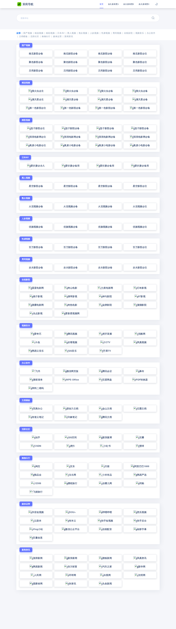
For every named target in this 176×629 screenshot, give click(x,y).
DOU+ (72, 512)
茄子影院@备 (72, 128)
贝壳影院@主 (140, 70)
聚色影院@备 (36, 62)
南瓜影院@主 (140, 53)
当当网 (72, 474)
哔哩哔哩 (107, 512)
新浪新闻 (72, 558)
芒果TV (107, 350)
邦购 (141, 483)
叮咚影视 (141, 287)
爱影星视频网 (72, 313)
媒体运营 (57, 36)
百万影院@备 (36, 247)
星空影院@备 (36, 186)
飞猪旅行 (38, 491)
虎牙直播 (107, 333)
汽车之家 (107, 566)
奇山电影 (72, 287)
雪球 (141, 446)
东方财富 (72, 566)
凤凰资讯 (141, 558)
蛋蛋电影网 (38, 287)
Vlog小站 (38, 529)
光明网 (141, 575)
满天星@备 (72, 99)
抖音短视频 (38, 512)
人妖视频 (94, 32)
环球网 (72, 575)
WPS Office (72, 379)
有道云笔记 (38, 417)
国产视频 (27, 32)
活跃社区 (34, 36)
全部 (18, 32)
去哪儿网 (107, 483)
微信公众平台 (72, 529)
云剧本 (37, 520)
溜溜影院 (141, 305)
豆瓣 (141, 437)
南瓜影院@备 (36, 53)
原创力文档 (72, 408)
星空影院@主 (140, 186)
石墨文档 (141, 408)
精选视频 (39, 32)
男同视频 (117, 32)
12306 (38, 483)
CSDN (37, 446)
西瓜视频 (141, 512)
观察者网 (38, 583)
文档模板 (23, 36)
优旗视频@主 (140, 226)
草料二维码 (38, 388)
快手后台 (141, 520)
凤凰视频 (141, 342)
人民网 (37, 575)
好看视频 (72, 342)
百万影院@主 (140, 247)
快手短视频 (107, 520)
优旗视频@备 (36, 226)
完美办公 (38, 408)
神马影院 (107, 296)
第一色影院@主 (38, 108)
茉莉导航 (28, 4)
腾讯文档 (107, 417)
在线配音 (107, 529)
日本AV (61, 32)
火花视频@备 (36, 206)
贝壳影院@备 (36, 70)
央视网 (107, 575)
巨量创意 (38, 537)
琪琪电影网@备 (72, 136)
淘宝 (37, 466)
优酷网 (141, 333)
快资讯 (72, 583)
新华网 (141, 566)
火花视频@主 (140, 206)
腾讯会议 (107, 371)
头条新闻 (107, 583)
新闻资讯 (68, 36)
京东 (72, 466)
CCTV (107, 342)
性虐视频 (105, 32)
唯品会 (37, 474)
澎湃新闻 (38, 558)
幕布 (141, 371)
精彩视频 (50, 32)
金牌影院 (107, 305)
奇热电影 (72, 305)
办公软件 (151, 32)
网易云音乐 (38, 350)
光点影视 (38, 313)
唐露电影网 (38, 305)
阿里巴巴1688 (141, 466)
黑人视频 (71, 32)
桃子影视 (38, 296)
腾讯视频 (72, 333)
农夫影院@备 (36, 267)
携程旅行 (72, 483)
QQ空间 (72, 437)
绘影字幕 (141, 529)
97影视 (141, 296)
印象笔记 (72, 417)
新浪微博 (107, 437)
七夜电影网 (107, 287)
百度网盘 (107, 379)
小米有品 (107, 474)
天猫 (107, 466)
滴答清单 (38, 379)
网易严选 (141, 474)
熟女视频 (83, 32)
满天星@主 (38, 99)
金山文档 (107, 408)
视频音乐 (139, 32)
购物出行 (46, 36)
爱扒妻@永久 (38, 165)
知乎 (37, 437)
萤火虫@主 (38, 91)
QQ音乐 (72, 350)
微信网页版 (72, 371)
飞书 (37, 371)
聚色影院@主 (140, 62)
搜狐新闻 (107, 558)
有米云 (72, 520)
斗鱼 (37, 342)
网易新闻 (38, 566)
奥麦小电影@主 (38, 145)
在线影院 (128, 32)
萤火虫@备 (72, 91)
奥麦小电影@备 (72, 145)
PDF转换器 (142, 379)
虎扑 (72, 446)
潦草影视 (72, 296)
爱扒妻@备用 (72, 165)
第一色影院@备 (72, 108)
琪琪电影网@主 (38, 136)
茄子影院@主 (38, 128)
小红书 (107, 446)
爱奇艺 (37, 333)
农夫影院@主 (140, 267)
